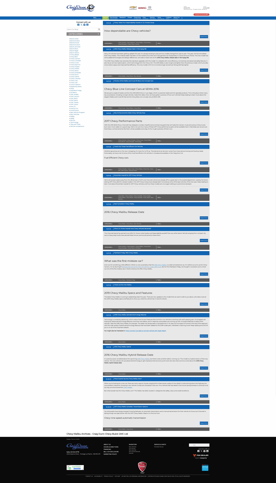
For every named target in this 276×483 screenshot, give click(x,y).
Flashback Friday (76, 90)
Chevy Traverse (75, 78)
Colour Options (75, 84)
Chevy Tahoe (74, 76)
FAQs (72, 88)
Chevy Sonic (74, 74)
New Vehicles (74, 114)
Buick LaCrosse (75, 47)
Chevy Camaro (75, 58)
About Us (107, 444)
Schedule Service (158, 446)
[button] (97, 18)
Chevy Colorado (75, 60)
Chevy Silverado (75, 72)
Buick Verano (74, 53)
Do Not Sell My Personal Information (134, 476)
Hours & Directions (111, 447)
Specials (131, 453)
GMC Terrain (74, 102)
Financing (107, 449)
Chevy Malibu (74, 68)
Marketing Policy (110, 454)
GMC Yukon (74, 104)
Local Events (74, 110)
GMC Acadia (74, 94)
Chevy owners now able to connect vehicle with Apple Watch (146, 331)
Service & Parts (160, 444)
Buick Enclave (75, 41)
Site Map (117, 476)
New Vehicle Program (77, 112)
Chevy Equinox (75, 64)
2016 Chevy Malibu (160, 265)
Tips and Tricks (75, 124)
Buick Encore (74, 43)
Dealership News (76, 86)
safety (72, 118)
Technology (74, 122)
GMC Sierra (74, 100)
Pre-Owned (132, 448)
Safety (72, 116)
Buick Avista (74, 39)
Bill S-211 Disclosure (111, 451)
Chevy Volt (73, 82)
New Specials (132, 450)
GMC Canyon (74, 96)
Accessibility (98, 476)
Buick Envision (75, 45)
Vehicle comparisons (77, 126)
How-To (73, 106)
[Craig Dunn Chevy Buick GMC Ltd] (77, 8)
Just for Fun (74, 108)
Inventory (133, 444)
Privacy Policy (109, 476)
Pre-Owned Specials (134, 451)
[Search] (99, 29)
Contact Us (89, 476)
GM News (73, 92)
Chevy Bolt (74, 57)
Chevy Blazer (74, 55)
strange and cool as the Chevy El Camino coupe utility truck (141, 267)
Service (72, 120)
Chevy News (74, 70)
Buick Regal (74, 51)
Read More (204, 36)
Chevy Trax (74, 80)
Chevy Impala (74, 66)
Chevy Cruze (74, 63)
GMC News (74, 98)
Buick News (74, 49)
